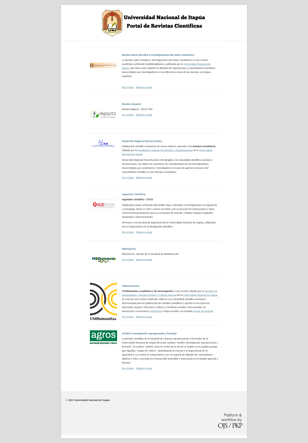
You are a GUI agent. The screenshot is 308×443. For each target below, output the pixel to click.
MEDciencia (129, 248)
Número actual (144, 87)
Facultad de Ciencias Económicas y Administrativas (165, 150)
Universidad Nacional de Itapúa (200, 295)
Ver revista (128, 87)
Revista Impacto (131, 104)
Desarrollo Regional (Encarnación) (142, 141)
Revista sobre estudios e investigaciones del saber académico (158, 54)
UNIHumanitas (130, 286)
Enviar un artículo (203, 311)
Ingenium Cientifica (134, 194)
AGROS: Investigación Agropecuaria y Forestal (149, 333)
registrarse (155, 311)
